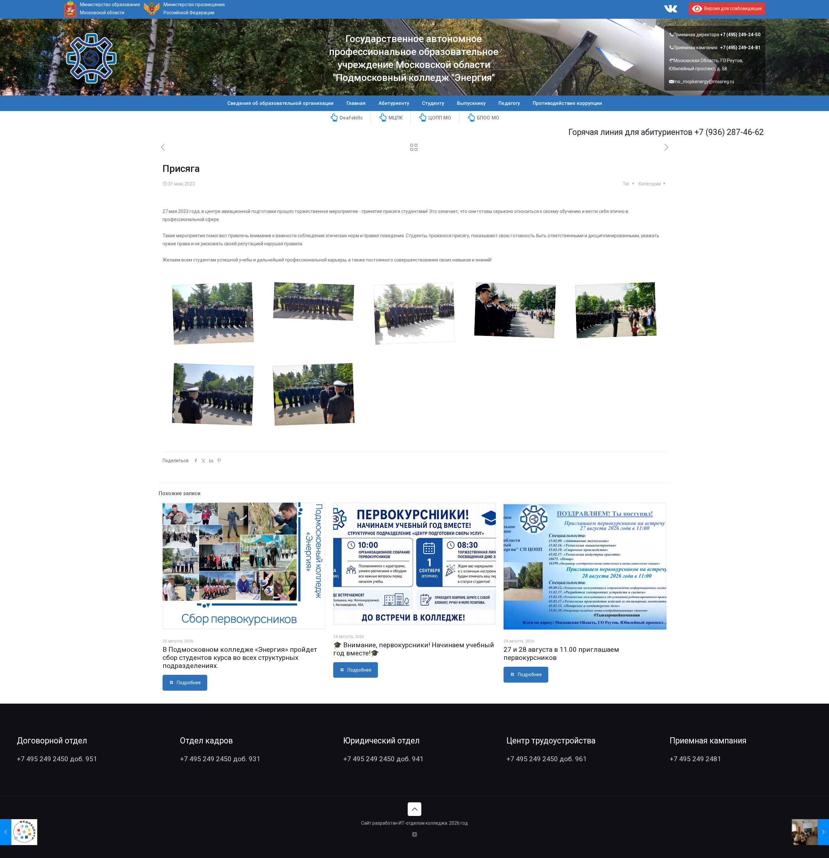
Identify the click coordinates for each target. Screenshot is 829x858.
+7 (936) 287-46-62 (687, 132)
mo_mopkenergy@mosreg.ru (704, 81)
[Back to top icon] (414, 809)
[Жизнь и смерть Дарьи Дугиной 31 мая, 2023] (810, 832)
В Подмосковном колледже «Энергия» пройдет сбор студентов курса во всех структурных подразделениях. (240, 658)
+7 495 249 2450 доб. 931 (220, 759)
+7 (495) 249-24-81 (740, 47)
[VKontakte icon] (414, 834)
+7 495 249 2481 (695, 759)
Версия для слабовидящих (732, 8)
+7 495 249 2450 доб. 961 (546, 759)
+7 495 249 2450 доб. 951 (57, 759)
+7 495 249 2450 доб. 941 (383, 759)
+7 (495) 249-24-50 (740, 34)
